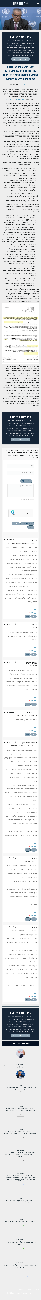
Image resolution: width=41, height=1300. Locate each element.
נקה (31, 527)
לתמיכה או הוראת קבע (20, 59)
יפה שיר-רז (20, 100)
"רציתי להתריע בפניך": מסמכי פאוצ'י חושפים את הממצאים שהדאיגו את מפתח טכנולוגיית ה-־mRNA (20, 1132)
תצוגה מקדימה (27, 524)
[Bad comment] (32, 613)
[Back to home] (20, 3)
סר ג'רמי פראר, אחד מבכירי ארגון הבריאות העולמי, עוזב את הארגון (20, 1088)
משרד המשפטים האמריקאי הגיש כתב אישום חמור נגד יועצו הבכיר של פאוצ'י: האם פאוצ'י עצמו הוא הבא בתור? (20, 1242)
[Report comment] (35, 610)
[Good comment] (35, 613)
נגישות (21, 1289)
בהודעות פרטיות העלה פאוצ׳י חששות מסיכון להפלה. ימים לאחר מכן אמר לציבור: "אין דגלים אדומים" (20, 1110)
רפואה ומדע (10, 100)
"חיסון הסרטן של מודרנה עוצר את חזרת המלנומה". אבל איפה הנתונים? (20, 1067)
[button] (38, 3)
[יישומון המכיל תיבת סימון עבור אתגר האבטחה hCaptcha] (20, 513)
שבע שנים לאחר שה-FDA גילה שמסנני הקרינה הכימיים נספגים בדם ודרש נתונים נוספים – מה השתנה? (20, 1154)
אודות (37, 1289)
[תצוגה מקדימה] (23, 481)
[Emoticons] (29, 481)
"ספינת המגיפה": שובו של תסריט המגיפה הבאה (20, 1221)
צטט (27, 616)
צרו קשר (29, 1289)
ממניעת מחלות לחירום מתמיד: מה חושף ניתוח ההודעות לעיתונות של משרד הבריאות (20, 1201)
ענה (34, 616)
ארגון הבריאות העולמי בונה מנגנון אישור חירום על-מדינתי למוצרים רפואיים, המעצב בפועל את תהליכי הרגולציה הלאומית (20, 1265)
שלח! (15, 524)
